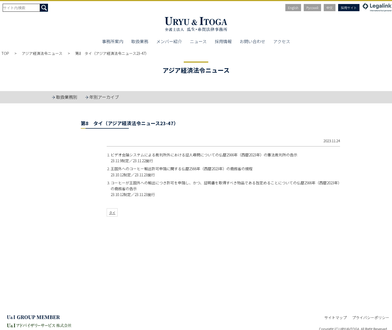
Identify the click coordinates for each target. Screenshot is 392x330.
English (293, 7)
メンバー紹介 (169, 41)
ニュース (198, 41)
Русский (312, 7)
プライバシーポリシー (370, 317)
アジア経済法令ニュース (42, 53)
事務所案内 (112, 41)
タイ (112, 212)
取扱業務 (139, 41)
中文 (329, 7)
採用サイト (349, 7)
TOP (5, 53)
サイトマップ (335, 317)
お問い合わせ (252, 41)
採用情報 (223, 41)
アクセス (281, 41)
